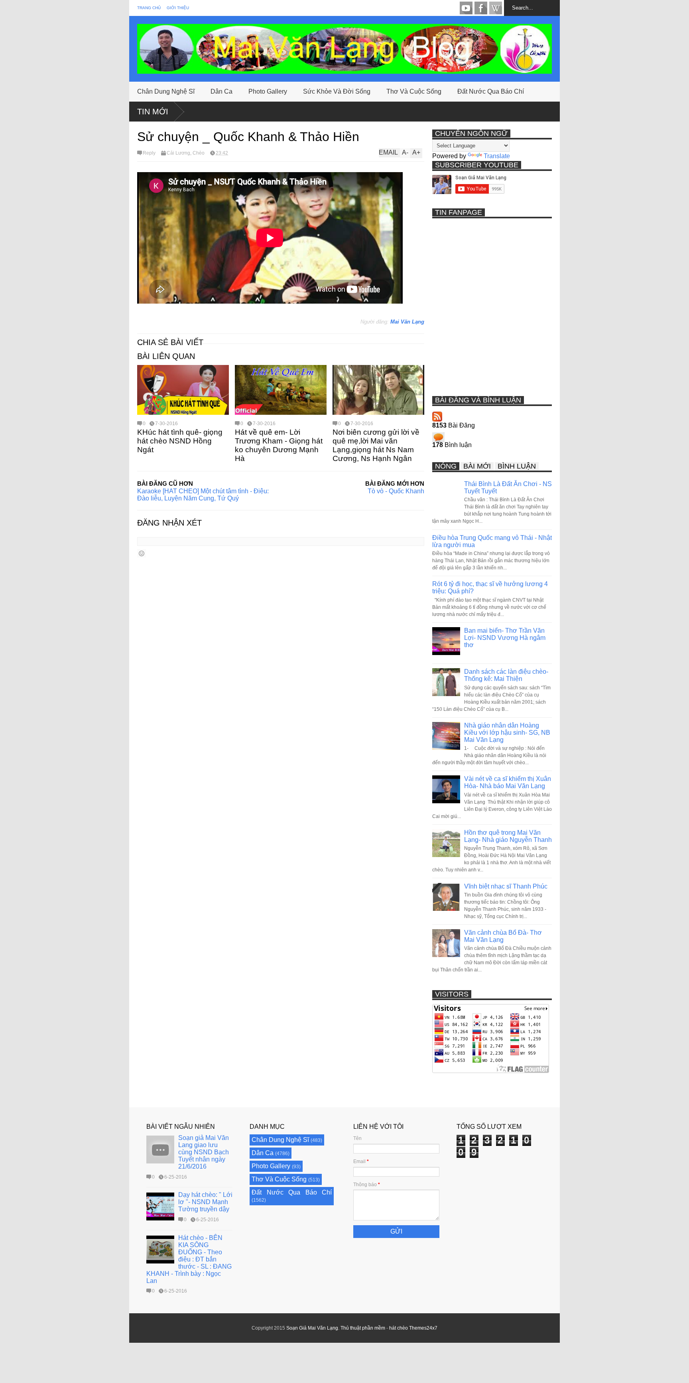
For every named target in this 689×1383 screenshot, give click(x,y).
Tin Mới (152, 111)
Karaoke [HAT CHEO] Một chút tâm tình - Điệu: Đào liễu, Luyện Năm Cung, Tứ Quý (203, 495)
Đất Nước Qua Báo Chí (490, 91)
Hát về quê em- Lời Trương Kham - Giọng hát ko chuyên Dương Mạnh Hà (279, 445)
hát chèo (398, 1328)
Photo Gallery (267, 91)
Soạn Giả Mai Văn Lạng (312, 1328)
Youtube (466, 8)
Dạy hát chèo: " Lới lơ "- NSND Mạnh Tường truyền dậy (205, 1201)
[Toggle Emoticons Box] (141, 553)
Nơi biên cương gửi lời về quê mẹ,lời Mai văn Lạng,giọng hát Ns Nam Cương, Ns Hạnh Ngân (376, 445)
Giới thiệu (178, 8)
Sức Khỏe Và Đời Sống (336, 91)
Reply (149, 153)
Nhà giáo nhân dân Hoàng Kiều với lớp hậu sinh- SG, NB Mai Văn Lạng (507, 732)
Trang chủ (149, 8)
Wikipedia (495, 8)
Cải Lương (178, 153)
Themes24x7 (423, 1328)
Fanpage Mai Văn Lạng (480, 8)
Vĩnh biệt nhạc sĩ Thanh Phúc (505, 886)
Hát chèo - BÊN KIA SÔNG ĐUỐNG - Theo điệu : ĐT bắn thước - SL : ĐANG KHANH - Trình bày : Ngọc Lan (189, 1259)
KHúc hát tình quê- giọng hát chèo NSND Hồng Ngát (179, 441)
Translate (497, 156)
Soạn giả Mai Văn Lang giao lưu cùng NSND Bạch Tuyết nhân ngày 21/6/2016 (203, 1152)
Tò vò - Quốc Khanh (396, 491)
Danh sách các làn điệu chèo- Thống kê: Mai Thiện (506, 675)
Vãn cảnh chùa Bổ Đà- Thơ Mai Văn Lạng (503, 936)
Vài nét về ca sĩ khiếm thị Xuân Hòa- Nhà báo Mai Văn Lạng (507, 782)
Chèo (199, 153)
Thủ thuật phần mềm (363, 1328)
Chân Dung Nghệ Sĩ (166, 91)
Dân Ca (221, 91)
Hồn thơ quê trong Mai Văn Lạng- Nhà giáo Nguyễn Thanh (508, 836)
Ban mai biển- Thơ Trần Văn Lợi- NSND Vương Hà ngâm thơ (504, 637)
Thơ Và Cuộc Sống (413, 91)
